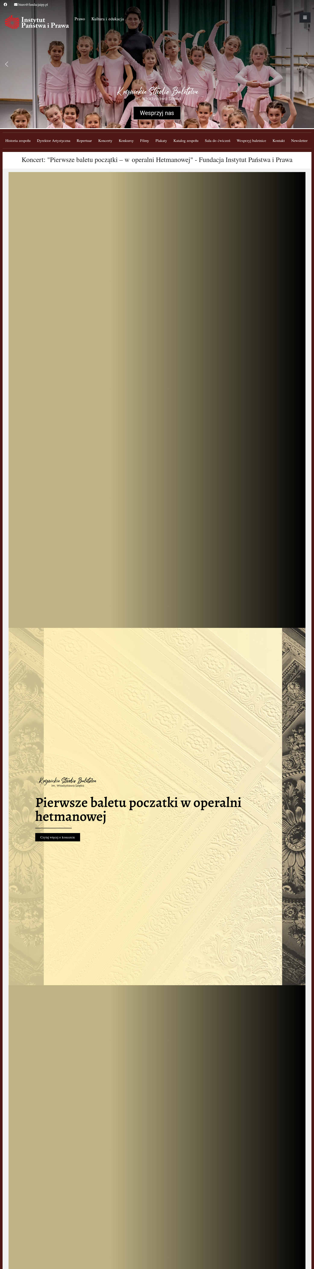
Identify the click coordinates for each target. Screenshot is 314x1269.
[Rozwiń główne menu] (305, 17)
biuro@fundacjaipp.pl (33, 4)
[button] (6, 64)
